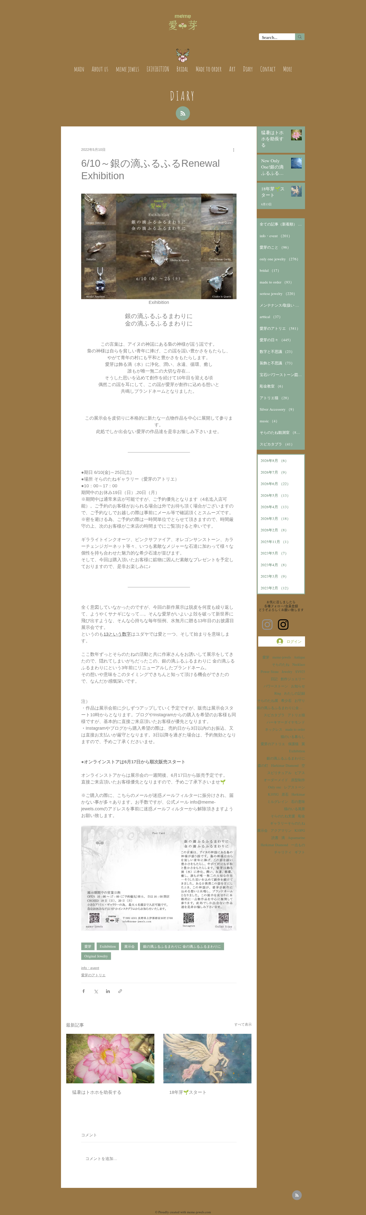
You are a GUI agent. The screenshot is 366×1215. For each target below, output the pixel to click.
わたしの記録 (294, 693)
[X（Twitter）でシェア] (95, 991)
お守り (300, 700)
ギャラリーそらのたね (287, 823)
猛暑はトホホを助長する (97, 1092)
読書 (274, 837)
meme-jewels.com (199, 1212)
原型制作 (298, 780)
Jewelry (287, 671)
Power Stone (270, 671)
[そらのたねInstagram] (283, 624)
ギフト (300, 852)
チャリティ (283, 852)
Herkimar (298, 794)
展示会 (129, 946)
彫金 (301, 816)
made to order (295, 729)
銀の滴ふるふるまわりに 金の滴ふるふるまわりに (182, 946)
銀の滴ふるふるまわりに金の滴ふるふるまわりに (281, 708)
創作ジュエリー (293, 679)
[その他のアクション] (234, 150)
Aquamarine (296, 837)
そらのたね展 (267, 700)
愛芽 (87, 946)
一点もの (298, 845)
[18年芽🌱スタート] (207, 1058)
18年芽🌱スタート (188, 1092)
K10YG (273, 794)
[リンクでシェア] (120, 991)
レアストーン (294, 787)
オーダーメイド (276, 780)
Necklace (298, 664)
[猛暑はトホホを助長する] (110, 1058)
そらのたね (280, 664)
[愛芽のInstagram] (267, 624)
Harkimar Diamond (285, 765)
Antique (299, 657)
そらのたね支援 (283, 816)
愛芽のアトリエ (93, 975)
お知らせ (298, 686)
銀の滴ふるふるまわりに (286, 758)
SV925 (300, 671)
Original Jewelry (96, 956)
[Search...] (300, 36)
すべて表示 (243, 1024)
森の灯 (263, 765)
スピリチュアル (279, 773)
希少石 (286, 700)
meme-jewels (281, 657)
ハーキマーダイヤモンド (286, 722)
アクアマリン (281, 830)
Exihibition (108, 946)
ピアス (300, 773)
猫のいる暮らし (293, 736)
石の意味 (298, 801)
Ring (277, 693)
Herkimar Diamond (274, 845)
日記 (274, 679)
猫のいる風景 (294, 809)
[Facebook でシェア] (83, 991)
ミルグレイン (277, 801)
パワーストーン (276, 686)
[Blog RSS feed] (183, 113)
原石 (285, 794)
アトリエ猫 (296, 715)
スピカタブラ (274, 715)
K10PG (300, 830)
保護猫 (293, 744)
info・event (90, 968)
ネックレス (273, 729)
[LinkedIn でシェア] (108, 991)
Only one (274, 787)
